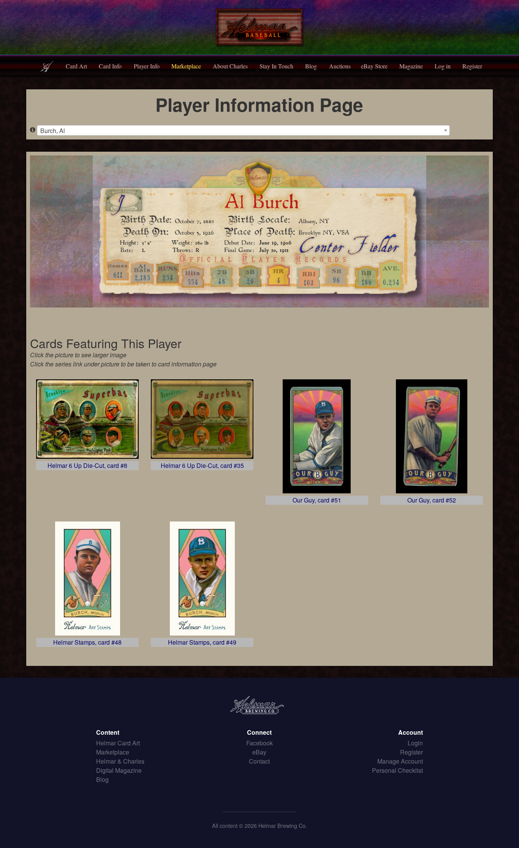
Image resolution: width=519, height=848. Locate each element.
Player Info (147, 66)
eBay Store (374, 66)
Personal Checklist (397, 770)
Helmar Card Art (118, 743)
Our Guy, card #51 (317, 500)
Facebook (259, 743)
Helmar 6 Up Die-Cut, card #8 (87, 465)
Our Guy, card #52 (431, 500)
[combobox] (243, 130)
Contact (259, 761)
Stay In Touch (276, 66)
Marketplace (186, 66)
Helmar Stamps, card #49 (202, 642)
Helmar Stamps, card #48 (87, 642)
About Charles (230, 66)
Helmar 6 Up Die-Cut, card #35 (202, 465)
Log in (443, 66)
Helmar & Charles (120, 761)
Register (472, 66)
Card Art (76, 66)
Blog (311, 66)
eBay (259, 752)
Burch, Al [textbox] (52, 130)
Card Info (110, 66)
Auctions (340, 66)
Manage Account (400, 761)
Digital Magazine (119, 770)
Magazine (411, 66)
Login (415, 743)
